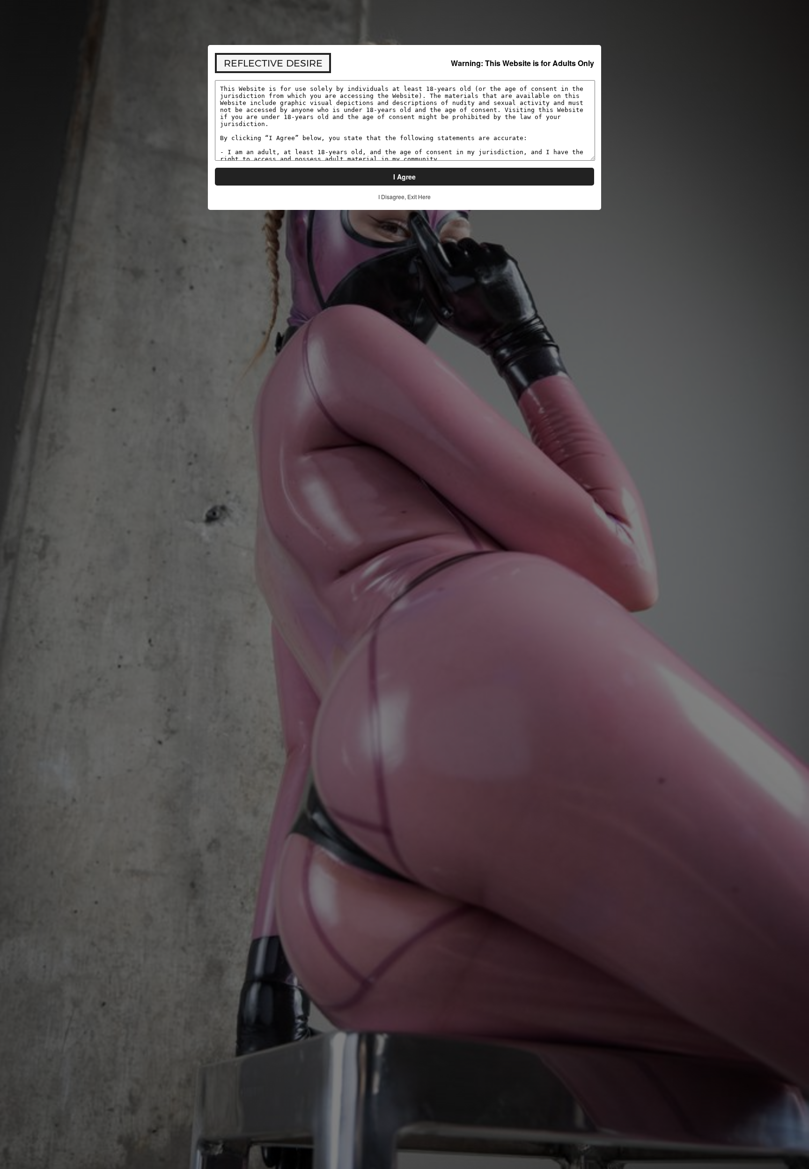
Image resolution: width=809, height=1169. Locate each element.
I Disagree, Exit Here (404, 197)
